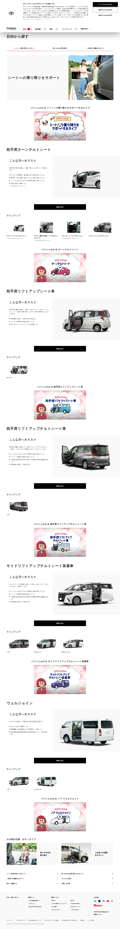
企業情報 (82, 920)
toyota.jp (37, 6)
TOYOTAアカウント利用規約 (52, 920)
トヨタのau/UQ (74, 909)
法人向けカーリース (75, 906)
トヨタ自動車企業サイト (34, 900)
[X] (99, 901)
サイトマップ (10, 920)
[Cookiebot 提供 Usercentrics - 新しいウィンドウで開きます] (11, 28)
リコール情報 (90, 920)
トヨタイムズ (31, 903)
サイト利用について (21, 920)
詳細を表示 (84, 29)
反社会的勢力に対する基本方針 (69, 920)
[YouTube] (107, 901)
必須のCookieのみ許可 (105, 15)
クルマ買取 (54, 906)
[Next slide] (116, 230)
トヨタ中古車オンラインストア (59, 903)
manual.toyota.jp (48, 6)
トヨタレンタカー (55, 909)
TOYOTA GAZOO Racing (34, 906)
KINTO (72, 900)
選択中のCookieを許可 (105, 10)
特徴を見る (60, 207)
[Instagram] (112, 901)
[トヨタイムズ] (98, 905)
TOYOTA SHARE (75, 903)
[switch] (44, 29)
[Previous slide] (4, 230)
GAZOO (53, 900)
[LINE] (95, 901)
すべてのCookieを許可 (105, 4)
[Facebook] (103, 901)
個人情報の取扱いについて (35, 920)
